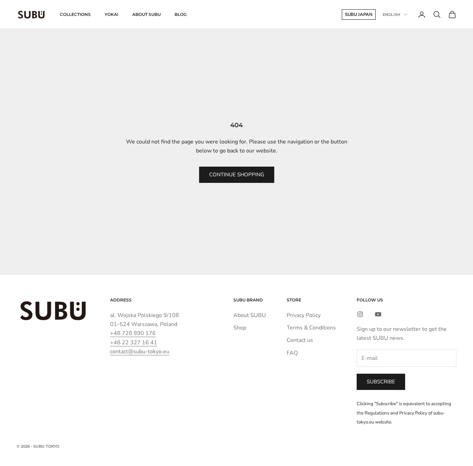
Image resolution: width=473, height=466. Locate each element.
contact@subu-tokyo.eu (139, 351)
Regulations (377, 413)
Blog (181, 14)
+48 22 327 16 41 (133, 342)
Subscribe (381, 381)
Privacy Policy (304, 315)
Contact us (300, 340)
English (391, 14)
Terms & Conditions (311, 328)
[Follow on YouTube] (378, 314)
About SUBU (146, 14)
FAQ (292, 353)
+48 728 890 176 (133, 333)
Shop (239, 328)
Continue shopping (236, 174)
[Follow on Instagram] (360, 314)
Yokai (111, 14)
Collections (75, 14)
